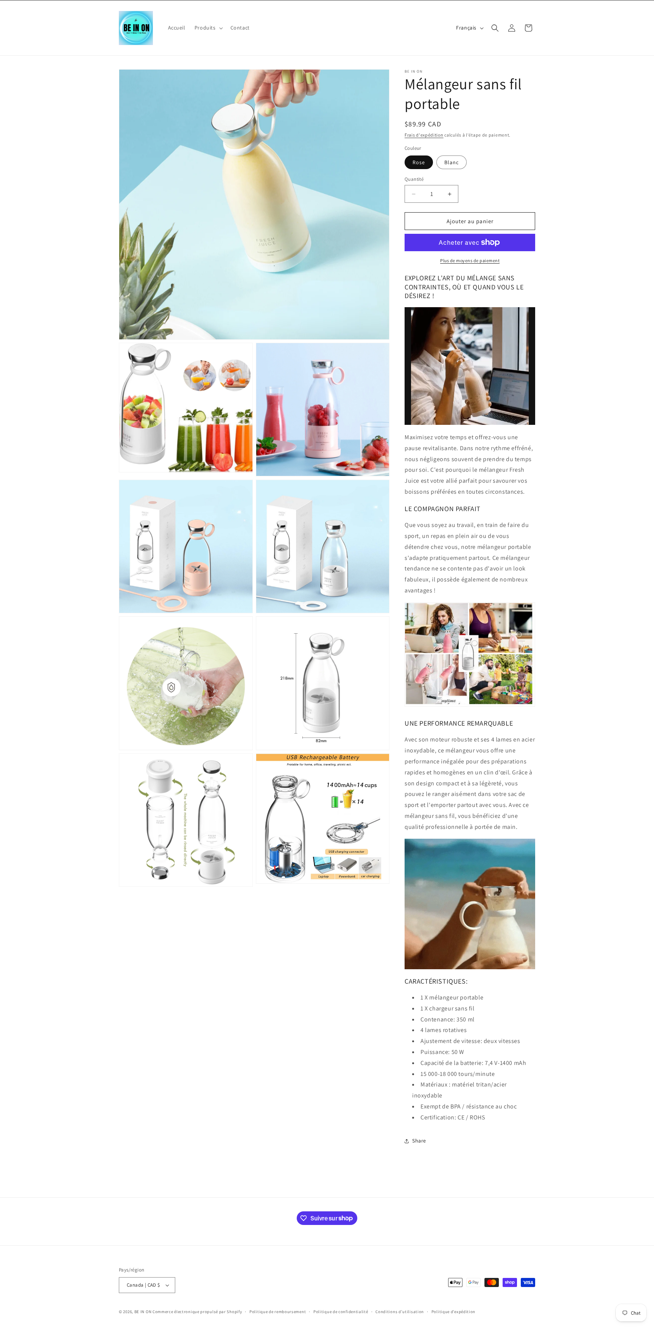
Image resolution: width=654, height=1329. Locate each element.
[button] (208, 28)
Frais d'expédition (424, 135)
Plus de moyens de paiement (470, 260)
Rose (419, 162)
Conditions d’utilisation (399, 1311)
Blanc (451, 162)
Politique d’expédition (453, 1311)
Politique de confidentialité (340, 1311)
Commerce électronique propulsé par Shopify (197, 1311)
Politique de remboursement (277, 1311)
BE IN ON (143, 1311)
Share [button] (419, 1140)
